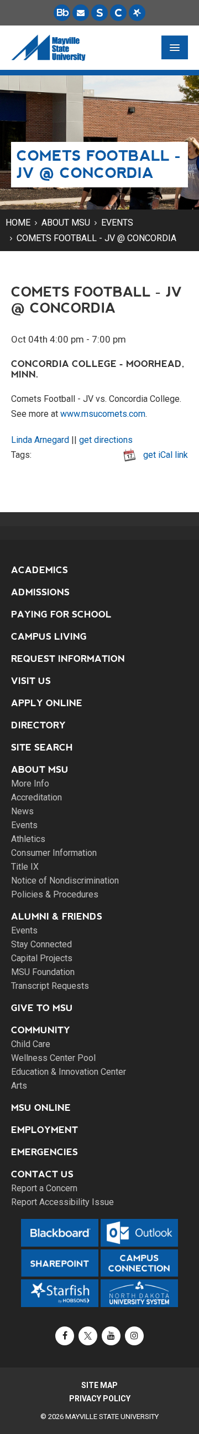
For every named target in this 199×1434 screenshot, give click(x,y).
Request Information (68, 659)
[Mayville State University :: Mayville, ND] (48, 47)
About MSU (65, 222)
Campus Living (49, 636)
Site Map (99, 1385)
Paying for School (61, 614)
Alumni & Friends (56, 916)
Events (117, 222)
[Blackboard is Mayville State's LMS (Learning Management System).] (62, 12)
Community (40, 1030)
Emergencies (44, 1152)
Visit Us (31, 681)
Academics (39, 570)
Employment (44, 1130)
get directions (106, 440)
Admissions (40, 592)
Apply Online (46, 703)
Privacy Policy (99, 1398)
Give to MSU (42, 1008)
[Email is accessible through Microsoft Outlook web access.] (80, 12)
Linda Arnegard (40, 440)
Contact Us (42, 1174)
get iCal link (165, 455)
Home (18, 222)
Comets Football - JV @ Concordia (96, 238)
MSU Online (41, 1108)
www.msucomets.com (102, 414)
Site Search (42, 747)
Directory (38, 725)
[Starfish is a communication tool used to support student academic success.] (137, 12)
